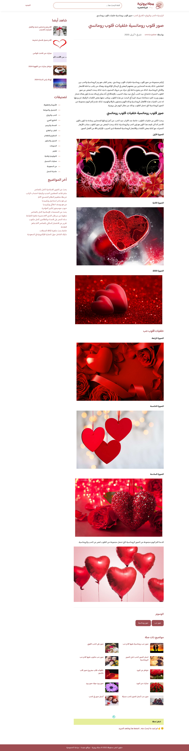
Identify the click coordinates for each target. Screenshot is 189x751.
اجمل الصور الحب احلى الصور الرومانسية (137, 659)
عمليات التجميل (50, 161)
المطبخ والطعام (50, 135)
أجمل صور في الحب (96, 696)
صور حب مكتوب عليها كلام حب (91, 657)
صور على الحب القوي (95, 644)
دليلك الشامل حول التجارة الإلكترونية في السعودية (47, 234)
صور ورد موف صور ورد (94, 683)
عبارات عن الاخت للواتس (42, 53)
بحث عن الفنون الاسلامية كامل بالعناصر (50, 190)
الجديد (28, 5)
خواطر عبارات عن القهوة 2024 (40, 66)
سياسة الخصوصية (72, 747)
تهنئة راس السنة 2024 (43, 79)
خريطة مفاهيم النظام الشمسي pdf (52, 197)
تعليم (55, 151)
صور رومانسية (143, 623)
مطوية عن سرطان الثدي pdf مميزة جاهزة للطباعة (46, 216)
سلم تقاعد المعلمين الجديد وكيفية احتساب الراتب (46, 193)
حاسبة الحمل (52, 171)
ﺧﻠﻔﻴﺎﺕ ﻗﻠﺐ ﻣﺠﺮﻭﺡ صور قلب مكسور (91, 672)
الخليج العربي (52, 120)
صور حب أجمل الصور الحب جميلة (135, 696)
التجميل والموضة (50, 110)
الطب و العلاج (51, 130)
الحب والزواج (51, 115)
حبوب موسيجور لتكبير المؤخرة (54, 208)
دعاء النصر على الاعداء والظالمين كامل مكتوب (48, 219)
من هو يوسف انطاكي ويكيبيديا (55, 205)
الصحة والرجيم (51, 125)
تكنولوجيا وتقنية (51, 156)
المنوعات (53, 146)
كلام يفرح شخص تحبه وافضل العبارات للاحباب (40, 28)
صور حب (157, 623)
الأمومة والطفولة (50, 105)
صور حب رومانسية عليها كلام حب (135, 644)
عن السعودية (52, 166)
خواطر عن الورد (142, 670)
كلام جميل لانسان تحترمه (42, 40)
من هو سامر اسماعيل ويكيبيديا (54, 201)
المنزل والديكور (51, 141)
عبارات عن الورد (142, 683)
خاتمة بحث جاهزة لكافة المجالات (53, 231)
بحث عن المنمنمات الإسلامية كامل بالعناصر (49, 212)
